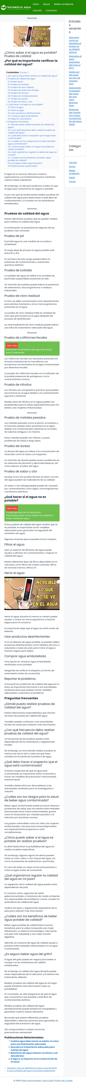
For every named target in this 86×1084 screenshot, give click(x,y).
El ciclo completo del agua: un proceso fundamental (31, 1070)
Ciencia (37, 10)
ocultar (24, 72)
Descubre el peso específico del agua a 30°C (75, 62)
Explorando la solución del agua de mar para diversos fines (75, 96)
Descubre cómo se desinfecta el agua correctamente (32, 1068)
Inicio (36, 4)
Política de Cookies (64, 1080)
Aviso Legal (48, 1080)
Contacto (51, 10)
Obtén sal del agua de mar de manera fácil (74, 77)
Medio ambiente (63, 4)
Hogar (72, 166)
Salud (46, 4)
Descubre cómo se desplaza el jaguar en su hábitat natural (75, 45)
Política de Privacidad (31, 1080)
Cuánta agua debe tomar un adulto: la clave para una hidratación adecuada (35, 1043)
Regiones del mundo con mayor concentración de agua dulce (75, 117)
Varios (72, 181)
